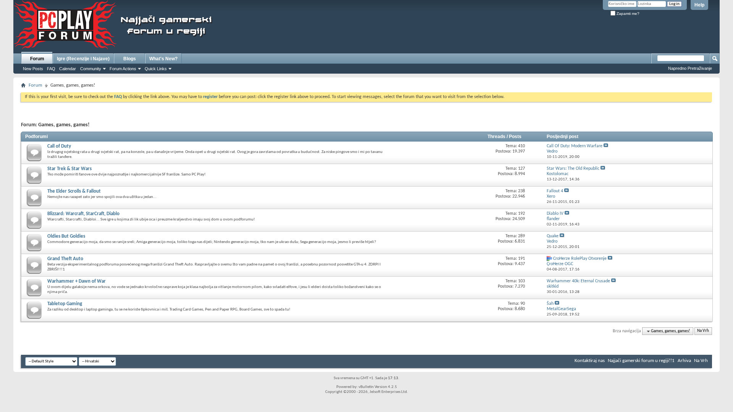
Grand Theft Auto (65, 258)
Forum (37, 58)
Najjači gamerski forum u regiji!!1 (641, 360)
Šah (550, 303)
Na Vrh (703, 331)
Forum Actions (123, 68)
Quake (553, 236)
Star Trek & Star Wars (69, 168)
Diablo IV (555, 213)
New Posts (33, 68)
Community (90, 68)
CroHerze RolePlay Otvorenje (580, 258)
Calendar (67, 68)
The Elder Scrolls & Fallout (74, 191)
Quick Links (156, 68)
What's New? (163, 58)
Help (699, 5)
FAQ (51, 68)
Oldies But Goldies (66, 236)
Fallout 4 (555, 191)
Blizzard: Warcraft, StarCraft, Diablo (83, 213)
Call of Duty (59, 146)
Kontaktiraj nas (590, 360)
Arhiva (684, 360)
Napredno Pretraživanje (690, 68)
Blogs (129, 58)
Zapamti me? (627, 13)
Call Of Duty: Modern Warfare (574, 146)
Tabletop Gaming (64, 303)
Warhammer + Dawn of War (76, 281)
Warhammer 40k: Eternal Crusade (578, 281)
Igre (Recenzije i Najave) (83, 58)
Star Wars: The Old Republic (573, 168)
